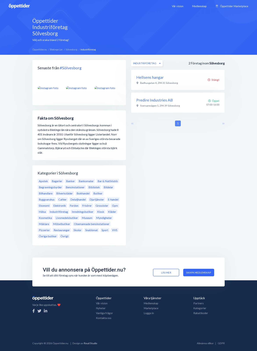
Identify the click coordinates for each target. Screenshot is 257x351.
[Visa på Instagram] (50, 88)
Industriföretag (59, 211)
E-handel (113, 199)
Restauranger (62, 230)
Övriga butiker (48, 236)
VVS (114, 230)
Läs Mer (166, 272)
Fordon (74, 205)
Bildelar (108, 187)
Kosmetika (45, 217)
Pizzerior (44, 230)
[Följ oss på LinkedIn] (45, 310)
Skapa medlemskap (198, 272)
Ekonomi (44, 205)
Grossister (102, 205)
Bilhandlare (45, 193)
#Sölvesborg (70, 67)
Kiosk (100, 211)
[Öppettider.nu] (19, 5)
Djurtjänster (97, 199)
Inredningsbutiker (82, 211)
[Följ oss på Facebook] (33, 310)
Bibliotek (94, 187)
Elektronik (59, 205)
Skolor (77, 230)
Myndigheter (104, 217)
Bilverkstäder (64, 193)
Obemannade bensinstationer (91, 224)
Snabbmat (91, 230)
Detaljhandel (78, 199)
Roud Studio (90, 343)
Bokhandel (83, 193)
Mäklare (44, 224)
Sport (105, 230)
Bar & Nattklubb (108, 181)
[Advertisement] (160, 29)
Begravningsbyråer (50, 187)
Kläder (112, 211)
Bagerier (57, 181)
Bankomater (86, 181)
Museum (87, 217)
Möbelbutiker (61, 224)
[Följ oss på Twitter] (39, 310)
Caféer (62, 199)
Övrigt (64, 236)
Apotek (43, 181)
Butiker (97, 193)
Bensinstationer (75, 187)
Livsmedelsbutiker (67, 217)
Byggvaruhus (47, 199)
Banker (70, 181)
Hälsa (42, 211)
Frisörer (87, 205)
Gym (115, 205)
